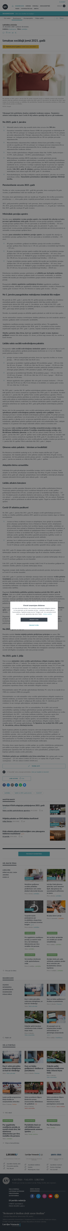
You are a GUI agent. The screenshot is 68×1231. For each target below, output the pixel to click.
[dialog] (34, 616)
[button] (34, 625)
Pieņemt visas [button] (34, 619)
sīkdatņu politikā (47, 614)
